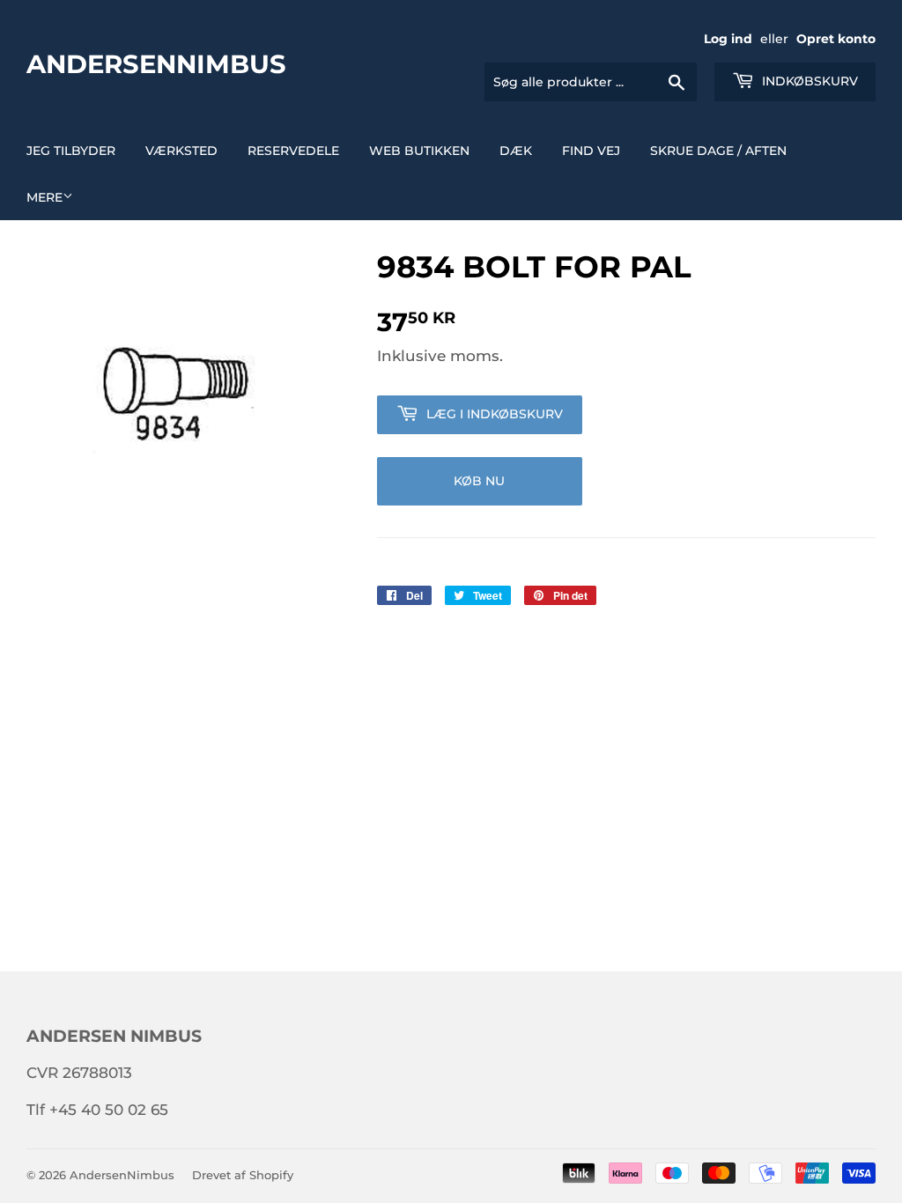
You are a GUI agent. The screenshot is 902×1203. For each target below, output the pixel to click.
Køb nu (479, 481)
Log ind (728, 39)
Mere (44, 197)
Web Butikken (419, 151)
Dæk (515, 151)
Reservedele (293, 151)
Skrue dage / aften (718, 151)
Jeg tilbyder (70, 151)
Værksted (181, 151)
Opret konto (836, 39)
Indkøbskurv (808, 81)
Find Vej (591, 151)
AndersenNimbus (156, 63)
